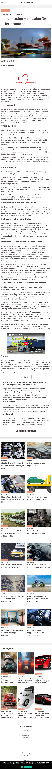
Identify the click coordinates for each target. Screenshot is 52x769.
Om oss (26, 755)
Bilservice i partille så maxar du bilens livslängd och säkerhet (12, 632)
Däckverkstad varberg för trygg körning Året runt (37, 532)
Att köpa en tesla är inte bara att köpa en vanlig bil (25, 715)
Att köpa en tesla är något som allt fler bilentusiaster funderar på (8, 715)
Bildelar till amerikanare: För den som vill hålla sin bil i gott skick (12, 465)
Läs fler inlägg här (26, 430)
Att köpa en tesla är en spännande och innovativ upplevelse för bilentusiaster (25, 681)
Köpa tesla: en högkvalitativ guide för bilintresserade (42, 681)
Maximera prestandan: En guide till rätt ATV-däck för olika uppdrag (37, 598)
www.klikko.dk (28, 740)
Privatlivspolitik (28, 767)
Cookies (26, 758)
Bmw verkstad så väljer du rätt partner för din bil (11, 566)
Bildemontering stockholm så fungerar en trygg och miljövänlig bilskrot (13, 533)
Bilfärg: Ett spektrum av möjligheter (36, 464)
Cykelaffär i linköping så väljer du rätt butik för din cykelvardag (13, 598)
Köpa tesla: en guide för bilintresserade (7, 681)
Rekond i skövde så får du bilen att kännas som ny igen (38, 566)
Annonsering (26, 753)
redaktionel (5, 10)
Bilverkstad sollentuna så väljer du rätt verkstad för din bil (12, 499)
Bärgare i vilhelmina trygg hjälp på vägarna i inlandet (37, 498)
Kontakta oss (26, 760)
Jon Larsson (18, 14)
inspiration (4, 458)
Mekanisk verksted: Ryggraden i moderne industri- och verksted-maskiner (36, 632)
